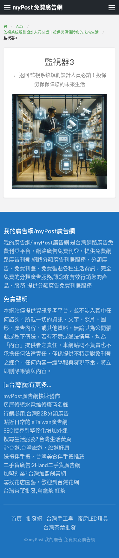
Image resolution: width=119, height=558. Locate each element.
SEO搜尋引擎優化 (24, 430)
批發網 (34, 518)
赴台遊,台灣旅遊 (23, 447)
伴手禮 (65, 456)
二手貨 (56, 465)
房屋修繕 (14, 404)
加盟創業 (50, 473)
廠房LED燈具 (92, 518)
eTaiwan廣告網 (49, 422)
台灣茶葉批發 (19, 490)
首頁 (16, 518)
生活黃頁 (60, 439)
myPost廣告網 (20, 396)
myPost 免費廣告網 (38, 7)
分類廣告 (58, 413)
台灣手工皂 (59, 518)
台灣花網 (68, 482)
